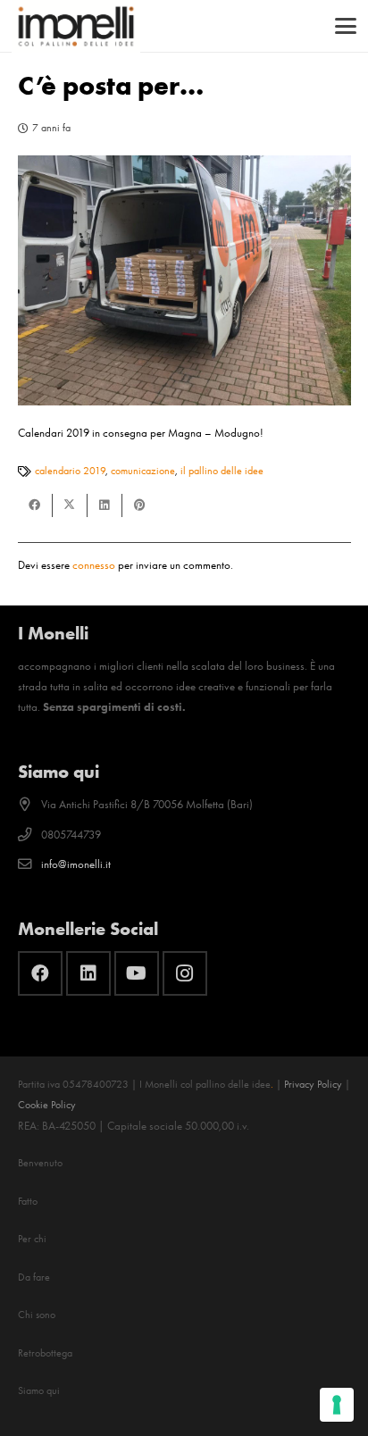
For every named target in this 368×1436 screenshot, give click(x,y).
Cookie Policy (47, 1104)
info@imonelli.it (76, 864)
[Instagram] (185, 973)
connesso (93, 565)
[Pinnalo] (139, 505)
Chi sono (36, 1314)
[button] (346, 26)
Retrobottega (45, 1353)
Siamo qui (39, 1390)
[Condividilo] (35, 505)
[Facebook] (40, 973)
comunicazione (143, 470)
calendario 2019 (70, 470)
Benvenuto (40, 1162)
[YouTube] (136, 973)
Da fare (34, 1277)
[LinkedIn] (88, 973)
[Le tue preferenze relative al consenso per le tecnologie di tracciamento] (337, 1405)
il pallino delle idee (221, 470)
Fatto (28, 1201)
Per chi (32, 1238)
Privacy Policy (313, 1084)
